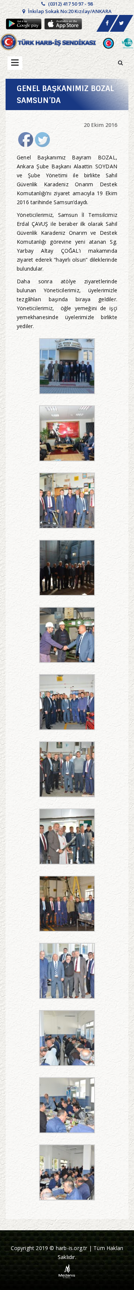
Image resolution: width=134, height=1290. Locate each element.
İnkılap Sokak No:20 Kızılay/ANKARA (69, 11)
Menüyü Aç (14, 63)
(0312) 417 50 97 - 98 (70, 3)
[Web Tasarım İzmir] (67, 1270)
